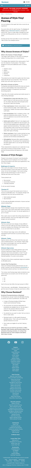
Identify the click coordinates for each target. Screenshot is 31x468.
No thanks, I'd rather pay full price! (15, 39)
